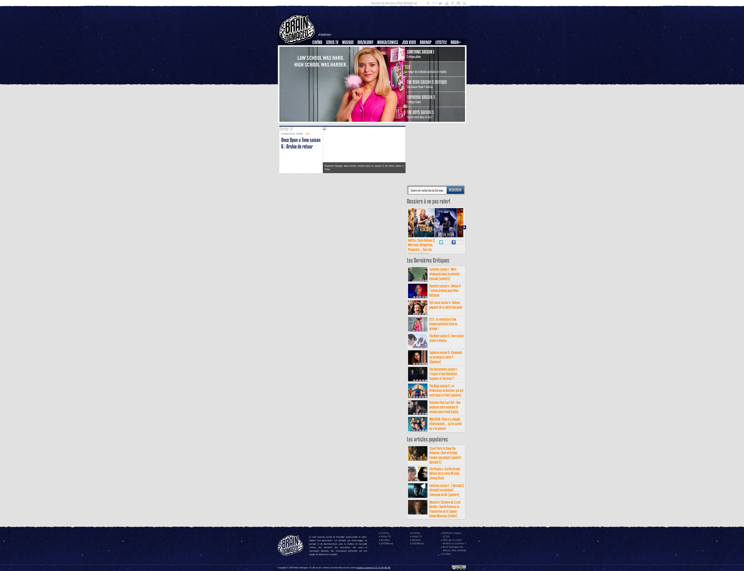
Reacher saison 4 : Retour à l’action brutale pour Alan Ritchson (445, 290)
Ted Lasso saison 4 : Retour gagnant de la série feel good (445, 304)
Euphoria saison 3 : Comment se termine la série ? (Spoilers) (445, 357)
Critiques (319, 49)
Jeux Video (409, 42)
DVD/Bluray (365, 42)
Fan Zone (457, 49)
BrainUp (425, 42)
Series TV (332, 42)
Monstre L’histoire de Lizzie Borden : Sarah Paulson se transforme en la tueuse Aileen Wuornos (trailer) (445, 509)
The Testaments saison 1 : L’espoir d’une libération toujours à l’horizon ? (443, 374)
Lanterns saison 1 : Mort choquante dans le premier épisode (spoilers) (444, 274)
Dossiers (318, 55)
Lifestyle (441, 42)
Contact (447, 554)
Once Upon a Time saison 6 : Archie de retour (300, 143)
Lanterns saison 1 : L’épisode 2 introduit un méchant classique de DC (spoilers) (446, 490)
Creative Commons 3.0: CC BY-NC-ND (373, 568)
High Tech (442, 62)
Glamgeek (442, 55)
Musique (348, 42)
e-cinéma (319, 62)
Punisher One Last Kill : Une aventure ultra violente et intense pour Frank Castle (445, 407)
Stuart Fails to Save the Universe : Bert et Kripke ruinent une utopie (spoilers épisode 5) (445, 455)
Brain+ (456, 42)
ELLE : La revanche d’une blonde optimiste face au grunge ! (443, 324)
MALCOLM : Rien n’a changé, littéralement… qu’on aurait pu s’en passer (445, 424)
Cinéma (317, 42)
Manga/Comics (387, 42)
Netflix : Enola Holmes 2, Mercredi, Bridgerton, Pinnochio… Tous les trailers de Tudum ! (422, 247)
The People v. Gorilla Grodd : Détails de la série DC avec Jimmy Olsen (445, 473)
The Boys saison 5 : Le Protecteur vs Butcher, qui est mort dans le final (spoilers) (446, 390)
